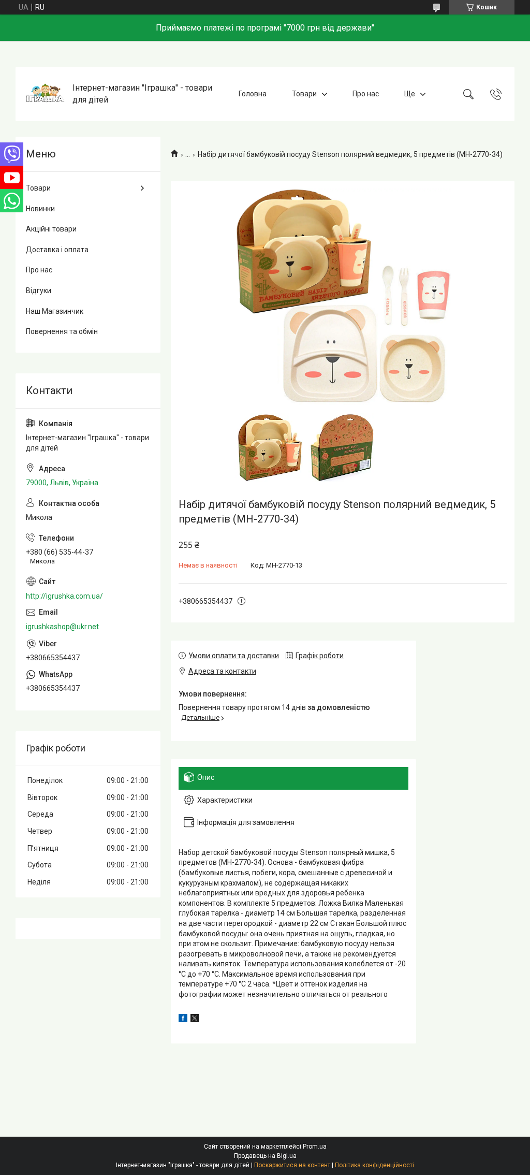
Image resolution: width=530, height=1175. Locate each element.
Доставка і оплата (57, 249)
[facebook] (183, 1020)
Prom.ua (315, 1146)
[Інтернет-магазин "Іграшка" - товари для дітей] (45, 94)
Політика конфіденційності (374, 1165)
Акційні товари (51, 229)
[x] (194, 1020)
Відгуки (38, 290)
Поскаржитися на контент (292, 1165)
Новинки (40, 209)
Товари (304, 94)
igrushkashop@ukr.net (62, 626)
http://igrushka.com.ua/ (64, 596)
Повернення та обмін (62, 331)
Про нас (365, 94)
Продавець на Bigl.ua (265, 1155)
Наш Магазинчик (54, 311)
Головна (253, 94)
